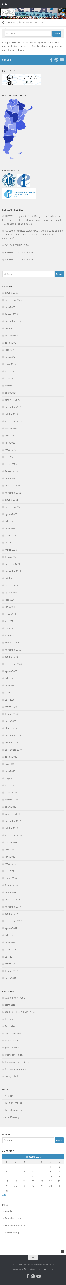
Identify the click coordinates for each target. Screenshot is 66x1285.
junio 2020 (10, 685)
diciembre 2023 (12, 400)
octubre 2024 (11, 328)
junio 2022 (10, 528)
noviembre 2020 (13, 649)
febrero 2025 (11, 314)
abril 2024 (9, 371)
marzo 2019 (11, 792)
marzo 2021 (11, 628)
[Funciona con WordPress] (25, 1269)
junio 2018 (10, 856)
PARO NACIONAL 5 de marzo (19, 252)
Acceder (9, 1095)
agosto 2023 (11, 428)
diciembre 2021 (12, 564)
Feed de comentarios (15, 1110)
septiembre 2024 (13, 335)
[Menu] (62, 4)
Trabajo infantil (12, 1076)
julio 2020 (9, 678)
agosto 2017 (11, 928)
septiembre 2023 (13, 421)
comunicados (11, 1004)
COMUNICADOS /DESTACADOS (20, 1012)
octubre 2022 (11, 499)
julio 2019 (9, 764)
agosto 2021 (11, 592)
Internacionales (12, 1040)
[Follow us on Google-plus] (56, 60)
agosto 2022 (11, 514)
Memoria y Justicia (13, 1054)
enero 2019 (10, 806)
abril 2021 (9, 621)
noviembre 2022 (13, 492)
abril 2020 (9, 699)
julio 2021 (9, 599)
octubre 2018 (11, 828)
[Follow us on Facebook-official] (51, 60)
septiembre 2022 (13, 507)
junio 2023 (10, 442)
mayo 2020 (10, 692)
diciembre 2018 (12, 814)
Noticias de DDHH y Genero (18, 1062)
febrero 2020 (11, 714)
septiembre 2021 (13, 585)
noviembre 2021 (13, 571)
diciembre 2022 (12, 485)
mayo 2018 (10, 864)
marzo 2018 (11, 878)
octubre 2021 (11, 578)
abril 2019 (9, 785)
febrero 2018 (11, 885)
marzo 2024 (11, 378)
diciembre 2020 (12, 642)
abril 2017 (9, 956)
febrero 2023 (11, 471)
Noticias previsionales (15, 1069)
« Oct (5, 1195)
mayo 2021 (10, 614)
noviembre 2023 (13, 407)
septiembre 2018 (13, 835)
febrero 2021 (11, 635)
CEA (4, 4)
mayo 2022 (10, 535)
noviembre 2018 (13, 821)
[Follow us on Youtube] (62, 60)
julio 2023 (9, 435)
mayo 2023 (10, 450)
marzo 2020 (11, 707)
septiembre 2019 (13, 749)
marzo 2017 (11, 964)
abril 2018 (9, 871)
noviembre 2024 (13, 321)
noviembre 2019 (13, 735)
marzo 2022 (11, 549)
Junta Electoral (12, 1047)
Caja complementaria (15, 997)
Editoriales (10, 1026)
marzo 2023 (11, 464)
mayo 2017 (10, 949)
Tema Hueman (47, 1269)
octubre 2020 (11, 657)
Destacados (10, 1019)
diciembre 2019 (12, 728)
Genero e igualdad (13, 1033)
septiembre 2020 (13, 664)
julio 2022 (9, 521)
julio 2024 (9, 350)
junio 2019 (10, 771)
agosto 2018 (11, 842)
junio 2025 (10, 307)
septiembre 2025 (13, 300)
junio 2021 (10, 607)
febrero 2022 (11, 557)
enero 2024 (10, 392)
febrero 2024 (11, 385)
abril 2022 (9, 542)
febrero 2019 (11, 799)
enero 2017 (10, 978)
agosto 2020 (11, 671)
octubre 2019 (11, 742)
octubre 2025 (11, 292)
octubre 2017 (11, 914)
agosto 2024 (11, 342)
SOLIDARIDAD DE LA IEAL (17, 245)
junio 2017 (10, 942)
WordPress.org (12, 1117)
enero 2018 (10, 892)
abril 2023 (9, 457)
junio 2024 (10, 357)
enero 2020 (10, 721)
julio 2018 (9, 849)
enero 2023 (10, 478)
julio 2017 (9, 935)
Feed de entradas (13, 1103)
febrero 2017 (11, 971)
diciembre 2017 (12, 899)
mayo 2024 (10, 364)
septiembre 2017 (13, 921)
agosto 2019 (11, 756)
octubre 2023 (11, 414)
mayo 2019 (10, 778)
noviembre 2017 (13, 906)
